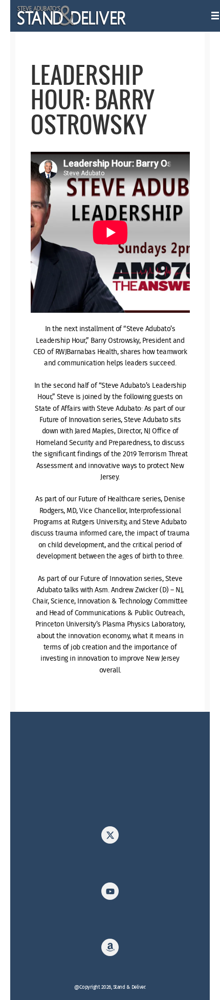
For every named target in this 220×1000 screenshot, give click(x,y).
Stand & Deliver (71, 16)
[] (110, 894)
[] (110, 950)
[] (110, 838)
